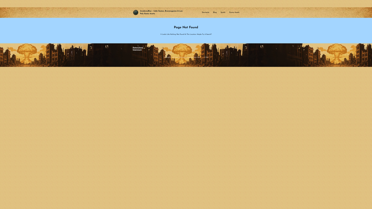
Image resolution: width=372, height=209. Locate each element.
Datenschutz (138, 48)
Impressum (137, 50)
